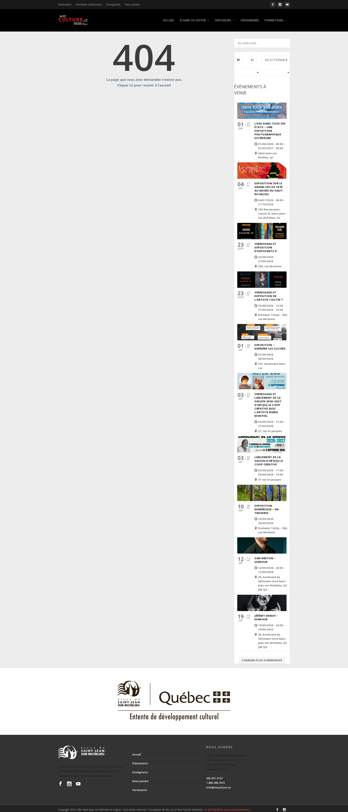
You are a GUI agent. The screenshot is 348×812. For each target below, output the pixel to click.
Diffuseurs (223, 20)
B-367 (208, 809)
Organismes (250, 20)
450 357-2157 (214, 778)
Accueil (168, 20)
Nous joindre (132, 4)
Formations (273, 20)
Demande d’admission (89, 4)
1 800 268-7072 (215, 782)
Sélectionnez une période (276, 61)
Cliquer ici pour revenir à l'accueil (144, 85)
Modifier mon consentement (231, 809)
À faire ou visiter (193, 20)
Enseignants (113, 4)
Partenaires (64, 4)
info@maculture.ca (218, 787)
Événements (140, 763)
